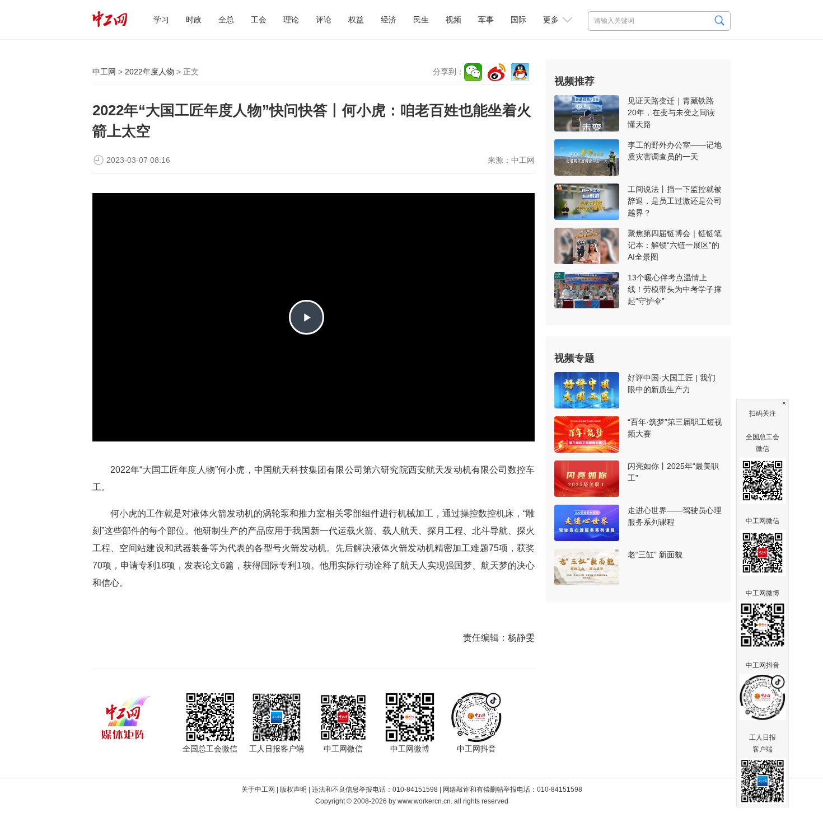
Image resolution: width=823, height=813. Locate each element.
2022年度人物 (149, 71)
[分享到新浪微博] (497, 72)
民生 (421, 19)
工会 (258, 19)
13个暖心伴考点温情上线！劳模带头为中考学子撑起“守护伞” (675, 289)
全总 (226, 19)
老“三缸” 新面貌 (655, 554)
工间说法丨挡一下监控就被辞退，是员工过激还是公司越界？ (675, 201)
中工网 (104, 71)
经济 (388, 19)
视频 (453, 19)
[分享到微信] (473, 72)
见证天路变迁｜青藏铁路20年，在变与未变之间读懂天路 (671, 112)
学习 (161, 19)
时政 (194, 19)
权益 (356, 19)
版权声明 (293, 789)
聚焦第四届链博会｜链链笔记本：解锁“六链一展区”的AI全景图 (675, 245)
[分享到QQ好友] (520, 72)
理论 (291, 19)
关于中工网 (258, 789)
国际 (518, 19)
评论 (323, 19)
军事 (486, 19)
